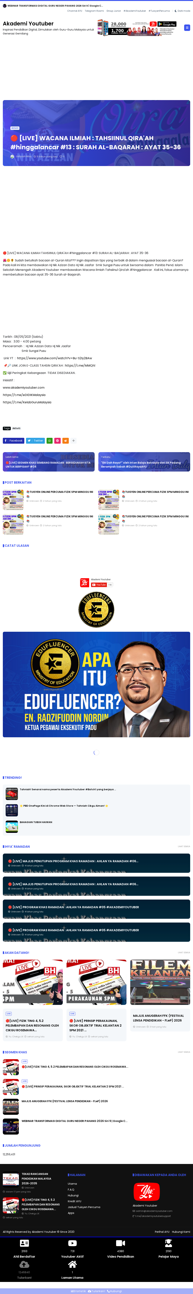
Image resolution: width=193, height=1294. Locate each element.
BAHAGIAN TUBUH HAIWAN (36, 822)
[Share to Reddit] (65, 441)
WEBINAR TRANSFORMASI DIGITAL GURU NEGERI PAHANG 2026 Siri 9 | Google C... (159, 1020)
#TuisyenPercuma (159, 10)
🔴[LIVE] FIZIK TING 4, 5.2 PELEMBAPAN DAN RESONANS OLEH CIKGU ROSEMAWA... (75, 1067)
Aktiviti (14, 128)
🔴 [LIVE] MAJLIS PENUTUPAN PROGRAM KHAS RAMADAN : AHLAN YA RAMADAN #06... (73, 861)
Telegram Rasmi (94, 10)
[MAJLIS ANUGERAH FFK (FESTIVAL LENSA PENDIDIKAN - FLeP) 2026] (96, 982)
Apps (71, 1213)
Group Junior (113, 10)
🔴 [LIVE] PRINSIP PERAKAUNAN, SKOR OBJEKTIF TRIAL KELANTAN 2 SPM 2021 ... (32, 1025)
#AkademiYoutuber (134, 10)
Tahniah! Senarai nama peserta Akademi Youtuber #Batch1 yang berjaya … (68, 789)
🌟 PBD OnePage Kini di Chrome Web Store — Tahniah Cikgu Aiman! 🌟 (64, 805)
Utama (72, 1184)
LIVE (9, 1013)
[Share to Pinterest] (57, 441)
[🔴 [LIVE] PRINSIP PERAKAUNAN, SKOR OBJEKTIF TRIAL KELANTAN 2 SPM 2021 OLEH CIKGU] (33, 982)
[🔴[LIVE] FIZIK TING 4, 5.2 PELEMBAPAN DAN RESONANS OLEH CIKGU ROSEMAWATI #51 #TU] (11, 1074)
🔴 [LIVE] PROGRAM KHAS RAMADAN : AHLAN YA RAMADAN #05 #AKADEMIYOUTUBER (73, 907)
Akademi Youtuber (28, 23)
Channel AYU (74, 10)
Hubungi (73, 1195)
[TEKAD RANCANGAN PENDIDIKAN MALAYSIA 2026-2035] (5, 7)
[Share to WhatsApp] (50, 441)
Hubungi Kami (181, 1232)
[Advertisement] (96, 66)
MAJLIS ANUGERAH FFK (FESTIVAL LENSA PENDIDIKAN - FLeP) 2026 (65, 1101)
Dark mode (184, 10)
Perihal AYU (162, 1232)
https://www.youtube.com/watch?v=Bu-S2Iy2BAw (54, 358)
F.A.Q (71, 1189)
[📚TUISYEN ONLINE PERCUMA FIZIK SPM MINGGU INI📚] (13, 509)
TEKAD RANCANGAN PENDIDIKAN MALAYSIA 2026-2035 (40, 5)
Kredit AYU (74, 1201)
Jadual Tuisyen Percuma (84, 1207)
